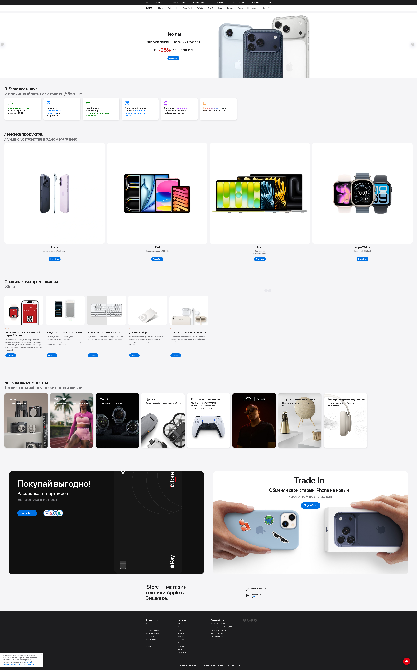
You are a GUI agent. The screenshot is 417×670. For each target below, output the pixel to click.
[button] (202, 76)
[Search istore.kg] (264, 8)
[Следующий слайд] (269, 290)
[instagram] (244, 620)
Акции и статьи (238, 2)
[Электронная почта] (255, 620)
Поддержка (220, 2)
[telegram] (251, 620)
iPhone (160, 8)
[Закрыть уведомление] (42, 655)
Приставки (251, 8)
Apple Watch (187, 8)
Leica (12, 399)
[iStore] (149, 8)
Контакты (255, 2)
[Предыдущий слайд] (266, 290)
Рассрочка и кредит (200, 2)
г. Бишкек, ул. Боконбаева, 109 (221, 627)
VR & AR (210, 8)
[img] (26, 420)
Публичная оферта (233, 665)
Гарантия (159, 2)
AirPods (200, 8)
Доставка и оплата (178, 2)
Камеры (230, 8)
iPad (169, 8)
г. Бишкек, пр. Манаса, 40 (219, 630)
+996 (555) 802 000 (218, 633)
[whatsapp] (248, 620)
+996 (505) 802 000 (218, 636)
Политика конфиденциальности (188, 665)
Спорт (220, 8)
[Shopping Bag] (268, 8)
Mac (176, 8)
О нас (146, 2)
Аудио (240, 8)
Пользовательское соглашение (213, 665)
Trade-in (270, 2)
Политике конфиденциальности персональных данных (19, 663)
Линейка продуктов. (18, 403)
